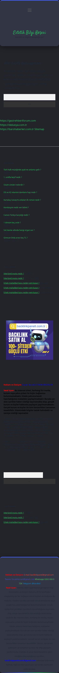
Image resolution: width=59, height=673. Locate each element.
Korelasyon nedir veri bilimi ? (16, 207)
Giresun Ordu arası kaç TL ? (16, 237)
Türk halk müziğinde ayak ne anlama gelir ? (22, 169)
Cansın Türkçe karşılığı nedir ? (16, 215)
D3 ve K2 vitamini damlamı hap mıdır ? (20, 192)
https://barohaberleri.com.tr (17, 129)
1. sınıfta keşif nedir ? (13, 177)
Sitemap (39, 129)
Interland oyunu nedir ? (14, 273)
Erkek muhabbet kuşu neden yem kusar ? (21, 283)
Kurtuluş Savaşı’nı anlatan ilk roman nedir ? (22, 200)
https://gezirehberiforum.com (18, 120)
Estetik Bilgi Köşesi (29, 33)
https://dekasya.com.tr (13, 125)
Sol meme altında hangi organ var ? (19, 230)
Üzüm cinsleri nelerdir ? (14, 184)
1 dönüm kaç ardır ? (12, 222)
